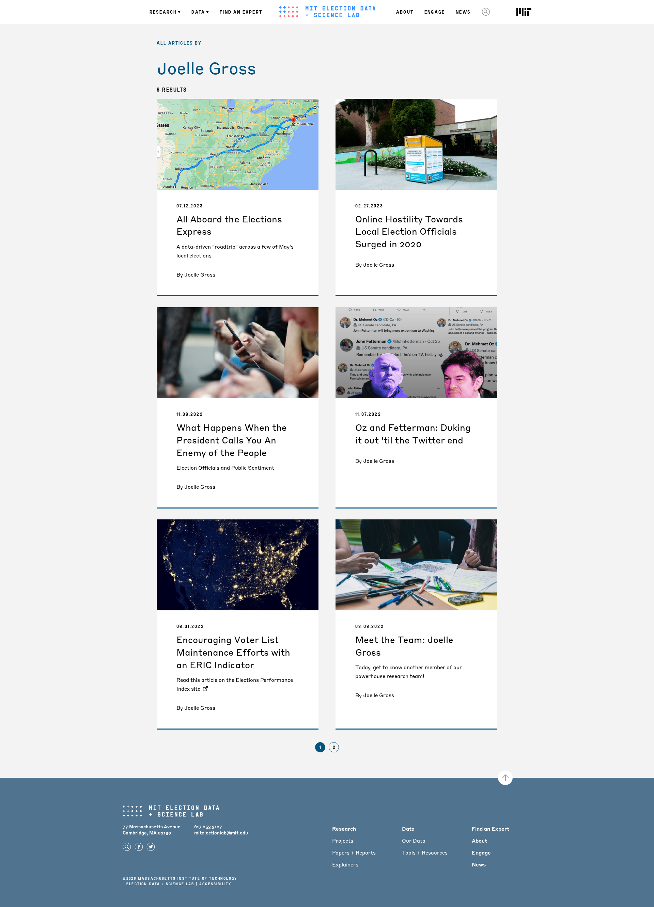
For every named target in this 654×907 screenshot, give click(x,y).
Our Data (413, 840)
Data (198, 12)
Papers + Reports (354, 852)
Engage (434, 12)
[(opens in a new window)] (523, 12)
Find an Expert (241, 12)
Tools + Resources (425, 852)
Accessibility (215, 883)
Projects (342, 840)
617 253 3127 (208, 826)
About (405, 12)
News (463, 12)
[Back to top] (505, 777)
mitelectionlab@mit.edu (221, 832)
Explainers (345, 864)
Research (163, 12)
